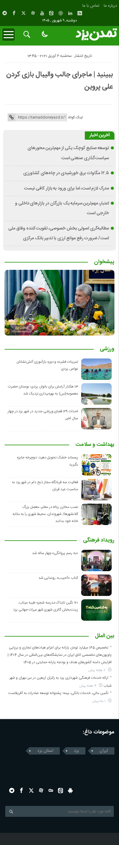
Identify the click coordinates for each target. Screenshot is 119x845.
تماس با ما (90, 5)
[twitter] (23, 13)
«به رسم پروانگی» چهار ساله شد (55, 553)
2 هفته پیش (97, 670)
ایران (103, 751)
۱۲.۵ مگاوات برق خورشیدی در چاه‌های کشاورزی (66, 173)
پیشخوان (104, 262)
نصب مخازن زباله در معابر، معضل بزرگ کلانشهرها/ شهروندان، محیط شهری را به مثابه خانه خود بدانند (45, 514)
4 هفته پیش (88, 686)
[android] (70, 790)
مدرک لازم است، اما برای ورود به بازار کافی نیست (66, 188)
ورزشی (107, 349)
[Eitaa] (51, 13)
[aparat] (33, 13)
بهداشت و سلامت (94, 445)
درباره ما (110, 5)
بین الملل (104, 636)
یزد (76, 751)
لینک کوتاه (75, 117)
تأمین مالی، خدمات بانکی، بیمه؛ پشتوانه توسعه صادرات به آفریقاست (58, 693)
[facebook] (14, 13)
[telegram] (4, 13)
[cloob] (51, 790)
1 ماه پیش (99, 701)
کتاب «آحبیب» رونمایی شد (58, 578)
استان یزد (45, 751)
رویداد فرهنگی (98, 541)
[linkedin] (70, 13)
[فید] (79, 13)
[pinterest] (60, 13)
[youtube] (42, 13)
